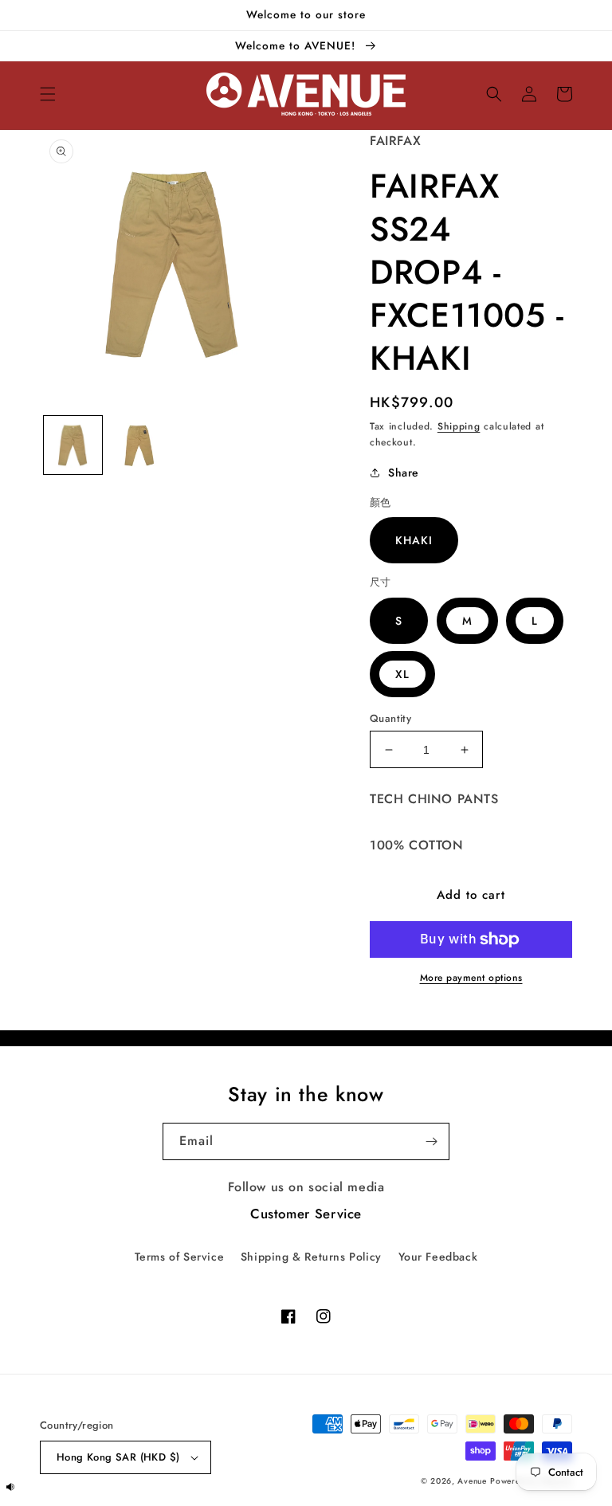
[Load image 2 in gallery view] (139, 445)
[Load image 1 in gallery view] (73, 445)
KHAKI (414, 540)
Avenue (471, 1481)
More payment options (471, 978)
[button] (47, 94)
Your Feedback (438, 1257)
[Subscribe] (431, 1141)
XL (402, 674)
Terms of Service (180, 1257)
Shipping (459, 426)
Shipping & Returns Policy (311, 1257)
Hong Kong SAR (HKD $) (118, 1457)
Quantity (390, 718)
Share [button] (403, 472)
